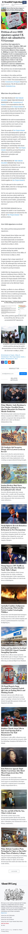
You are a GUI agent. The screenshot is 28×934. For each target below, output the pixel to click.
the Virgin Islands (17, 106)
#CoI (16, 358)
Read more (4, 913)
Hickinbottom (10, 86)
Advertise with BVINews (7, 919)
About (20, 929)
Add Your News (5, 923)
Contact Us (16, 929)
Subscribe (23, 373)
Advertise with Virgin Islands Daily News (11, 921)
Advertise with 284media (7, 915)
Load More (14, 871)
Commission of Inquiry (12, 82)
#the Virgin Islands (15, 357)
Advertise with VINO (6, 917)
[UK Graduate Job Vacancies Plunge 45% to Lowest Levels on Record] (14, 435)
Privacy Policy (5, 931)
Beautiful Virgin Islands (14, 2)
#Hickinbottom (10, 358)
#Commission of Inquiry (8, 355)
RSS (4, 925)
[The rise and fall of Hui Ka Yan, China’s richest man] (14, 799)
